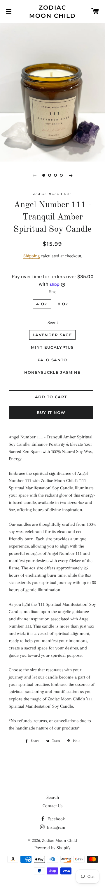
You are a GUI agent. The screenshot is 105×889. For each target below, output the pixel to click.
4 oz (41, 304)
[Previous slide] (34, 175)
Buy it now (51, 412)
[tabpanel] (52, 92)
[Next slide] (70, 175)
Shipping (31, 255)
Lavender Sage (52, 334)
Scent (53, 322)
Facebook (55, 818)
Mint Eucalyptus (52, 347)
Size (52, 291)
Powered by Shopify (52, 847)
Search (52, 797)
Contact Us (52, 805)
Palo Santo (52, 359)
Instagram (55, 827)
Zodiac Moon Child (52, 11)
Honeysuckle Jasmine (52, 372)
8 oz (63, 304)
